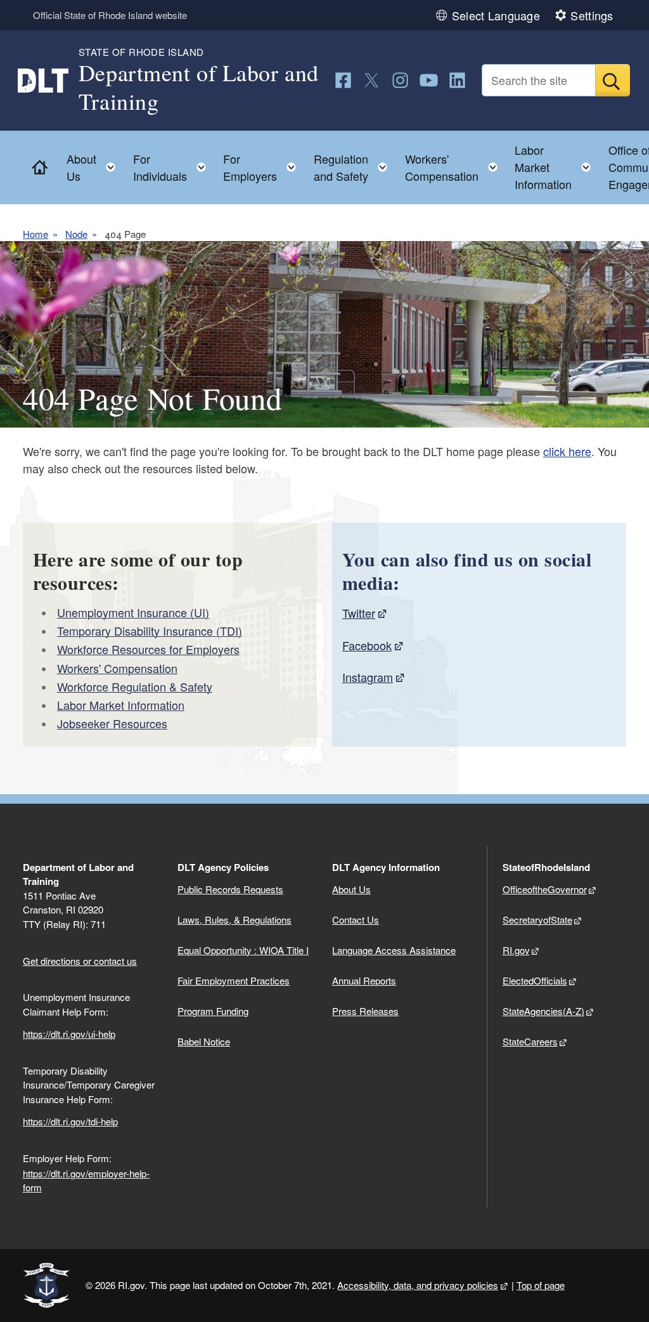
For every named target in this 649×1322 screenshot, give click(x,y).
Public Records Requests (230, 889)
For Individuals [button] (173, 167)
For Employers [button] (263, 167)
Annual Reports (364, 980)
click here (567, 451)
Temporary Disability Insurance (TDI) (149, 630)
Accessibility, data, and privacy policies (417, 1285)
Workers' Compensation (117, 668)
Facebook (367, 645)
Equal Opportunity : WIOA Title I (243, 950)
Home (35, 234)
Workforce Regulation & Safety (134, 686)
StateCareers (530, 1041)
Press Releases (365, 1011)
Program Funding (212, 1011)
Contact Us (355, 919)
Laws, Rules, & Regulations (234, 919)
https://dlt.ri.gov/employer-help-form (86, 1180)
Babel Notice (203, 1041)
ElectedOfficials (535, 980)
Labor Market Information (120, 705)
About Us (351, 889)
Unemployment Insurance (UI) (133, 612)
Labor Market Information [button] (556, 166)
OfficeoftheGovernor (545, 889)
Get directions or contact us (80, 960)
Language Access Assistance (394, 950)
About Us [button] (95, 167)
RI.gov (516, 950)
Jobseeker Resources (112, 723)
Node (76, 234)
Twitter (358, 613)
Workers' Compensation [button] (455, 167)
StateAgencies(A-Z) (543, 1011)
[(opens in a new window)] (343, 80)
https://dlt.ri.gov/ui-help (69, 1033)
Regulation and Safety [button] (354, 167)
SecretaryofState (537, 919)
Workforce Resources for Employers (148, 649)
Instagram (367, 677)
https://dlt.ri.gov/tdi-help (70, 1121)
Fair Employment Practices (233, 980)
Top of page (541, 1285)
